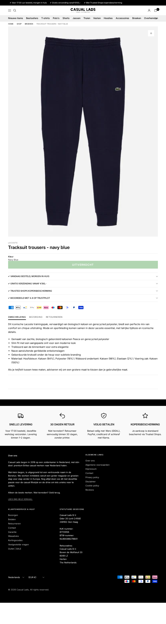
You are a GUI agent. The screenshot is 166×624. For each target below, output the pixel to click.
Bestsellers (32, 18)
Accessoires (122, 18)
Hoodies (108, 18)
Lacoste (13, 243)
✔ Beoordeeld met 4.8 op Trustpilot (29, 298)
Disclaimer (90, 481)
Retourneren (14, 523)
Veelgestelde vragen (18, 544)
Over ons (90, 460)
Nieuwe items (15, 18)
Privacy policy (92, 477)
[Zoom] (151, 33)
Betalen (12, 519)
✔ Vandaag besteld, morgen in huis (28, 276)
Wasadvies (13, 536)
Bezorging (36, 317)
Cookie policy (92, 485)
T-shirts (45, 18)
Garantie (12, 532)
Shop (19, 24)
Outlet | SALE (14, 548)
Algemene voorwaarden (97, 464)
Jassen (76, 18)
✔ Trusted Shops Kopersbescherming (30, 291)
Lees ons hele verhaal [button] (20, 499)
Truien (86, 18)
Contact (89, 473)
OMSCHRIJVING (17, 317)
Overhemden (151, 18)
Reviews (89, 489)
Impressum (90, 469)
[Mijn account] (149, 10)
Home (10, 24)
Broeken (136, 18)
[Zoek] (14, 10)
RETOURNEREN (54, 317)
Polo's (56, 18)
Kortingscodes (15, 540)
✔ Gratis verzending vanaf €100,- (27, 283)
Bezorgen (13, 515)
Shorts (66, 18)
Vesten (97, 18)
